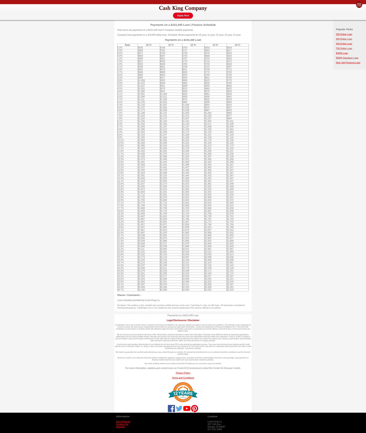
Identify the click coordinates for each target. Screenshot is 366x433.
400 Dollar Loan (344, 44)
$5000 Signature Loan (347, 58)
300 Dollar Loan (344, 39)
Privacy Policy (183, 373)
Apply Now (183, 15)
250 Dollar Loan (344, 34)
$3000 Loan (342, 53)
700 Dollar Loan (344, 48)
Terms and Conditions (183, 378)
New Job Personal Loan (348, 62)
